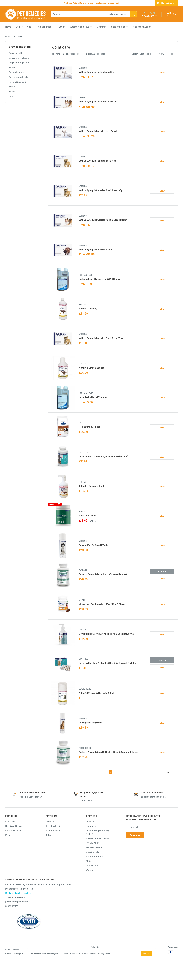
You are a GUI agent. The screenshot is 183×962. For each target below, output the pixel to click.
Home (8, 26)
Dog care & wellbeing (19, 57)
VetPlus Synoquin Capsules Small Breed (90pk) (101, 190)
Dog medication (16, 53)
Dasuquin (83, 570)
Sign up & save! (168, 3)
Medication (10, 821)
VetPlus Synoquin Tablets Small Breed (97, 160)
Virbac (82, 600)
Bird (11, 96)
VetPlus (83, 68)
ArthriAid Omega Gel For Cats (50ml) (96, 692)
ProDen (82, 304)
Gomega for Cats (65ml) (90, 722)
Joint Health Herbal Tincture (93, 397)
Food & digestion (13, 830)
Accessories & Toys (79, 26)
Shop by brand (118, 26)
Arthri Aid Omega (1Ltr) (90, 308)
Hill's (81, 423)
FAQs (88, 861)
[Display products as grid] (172, 54)
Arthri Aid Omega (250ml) (91, 367)
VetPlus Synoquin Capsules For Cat (96, 249)
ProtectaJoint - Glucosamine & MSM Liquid (100, 279)
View (162, 72)
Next (168, 772)
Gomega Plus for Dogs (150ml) (93, 545)
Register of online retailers (18, 893)
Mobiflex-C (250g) (87, 515)
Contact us (91, 826)
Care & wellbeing (13, 826)
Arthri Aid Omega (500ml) (91, 485)
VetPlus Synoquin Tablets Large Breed (97, 72)
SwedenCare (85, 689)
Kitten (12, 86)
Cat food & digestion (18, 82)
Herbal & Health (87, 275)
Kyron (82, 511)
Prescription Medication (97, 838)
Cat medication (16, 72)
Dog (18, 26)
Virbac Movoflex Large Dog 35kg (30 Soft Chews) (102, 604)
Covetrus (83, 452)
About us (90, 821)
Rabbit (12, 91)
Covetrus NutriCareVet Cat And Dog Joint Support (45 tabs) (107, 662)
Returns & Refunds (95, 856)
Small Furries (44, 26)
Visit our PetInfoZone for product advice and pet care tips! (91, 3)
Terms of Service (94, 847)
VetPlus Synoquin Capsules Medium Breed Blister (103, 219)
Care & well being (54, 826)
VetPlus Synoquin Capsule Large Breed (98, 131)
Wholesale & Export (141, 26)
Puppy (12, 67)
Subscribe (135, 835)
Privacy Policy (92, 842)
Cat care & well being (19, 77)
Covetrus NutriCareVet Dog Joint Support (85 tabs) (103, 456)
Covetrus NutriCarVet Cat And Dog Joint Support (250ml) (106, 633)
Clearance (102, 26)
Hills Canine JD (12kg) (89, 426)
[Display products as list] (168, 54)
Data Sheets (92, 865)
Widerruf (90, 870)
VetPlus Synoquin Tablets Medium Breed (98, 101)
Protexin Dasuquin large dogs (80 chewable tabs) (103, 574)
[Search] (133, 14)
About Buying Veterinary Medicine (97, 832)
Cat (29, 26)
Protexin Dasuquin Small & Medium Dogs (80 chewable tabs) (108, 752)
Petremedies (85, 748)
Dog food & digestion (19, 62)
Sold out (162, 571)
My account (148, 15)
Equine (62, 26)
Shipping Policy (93, 851)
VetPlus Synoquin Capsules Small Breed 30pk (101, 338)
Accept (146, 953)
